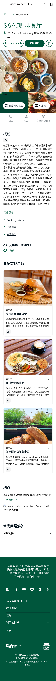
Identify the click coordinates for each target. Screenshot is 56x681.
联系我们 (11, 234)
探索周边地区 (16, 106)
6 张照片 (43, 106)
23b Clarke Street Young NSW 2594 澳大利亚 (30, 35)
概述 (10, 121)
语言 (8, 631)
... (11, 14)
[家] (18, 4)
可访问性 (8, 533)
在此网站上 (12, 608)
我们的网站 (12, 622)
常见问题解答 (43, 121)
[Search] (44, 5)
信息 (8, 615)
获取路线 (8, 500)
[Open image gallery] (28, 71)
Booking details (13, 43)
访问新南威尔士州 (16, 601)
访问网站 (34, 43)
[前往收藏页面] (51, 4)
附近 (26, 121)
